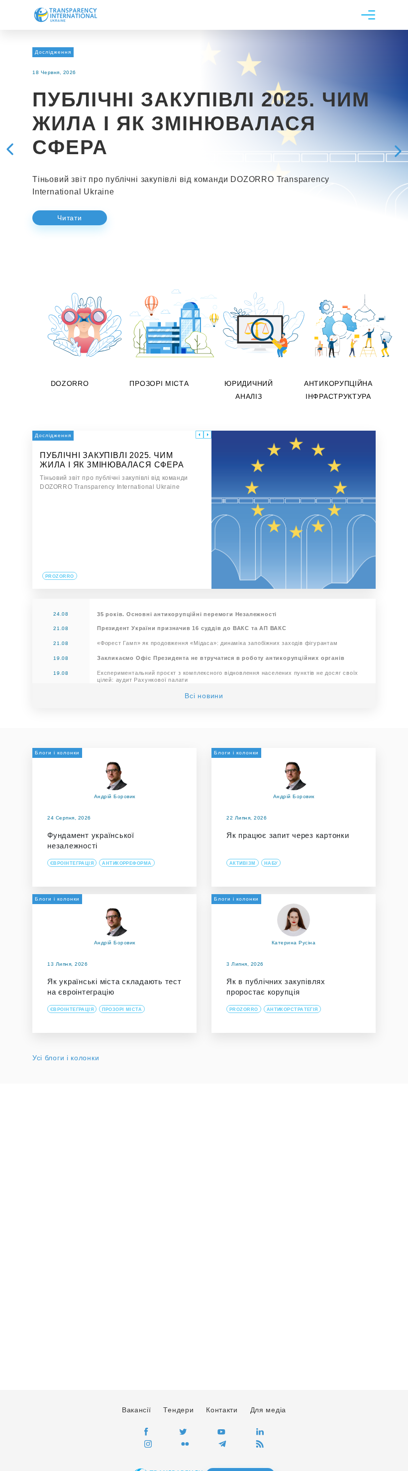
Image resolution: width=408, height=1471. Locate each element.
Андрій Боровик (114, 796)
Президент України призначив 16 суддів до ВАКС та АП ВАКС (192, 628)
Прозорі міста (122, 1009)
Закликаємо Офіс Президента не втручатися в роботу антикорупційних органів (220, 658)
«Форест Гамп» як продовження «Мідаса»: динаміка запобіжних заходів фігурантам (217, 643)
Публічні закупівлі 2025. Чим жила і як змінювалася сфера (201, 123)
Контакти (222, 1410)
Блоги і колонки (57, 752)
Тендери (178, 1410)
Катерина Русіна (294, 942)
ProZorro (243, 1009)
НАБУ (271, 863)
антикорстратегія (292, 1009)
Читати (69, 218)
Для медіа (268, 1410)
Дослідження (53, 52)
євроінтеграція (72, 863)
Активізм (242, 863)
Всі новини (204, 696)
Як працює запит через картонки (287, 835)
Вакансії (136, 1410)
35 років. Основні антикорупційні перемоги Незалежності (187, 614)
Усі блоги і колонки (65, 1058)
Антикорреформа (126, 863)
